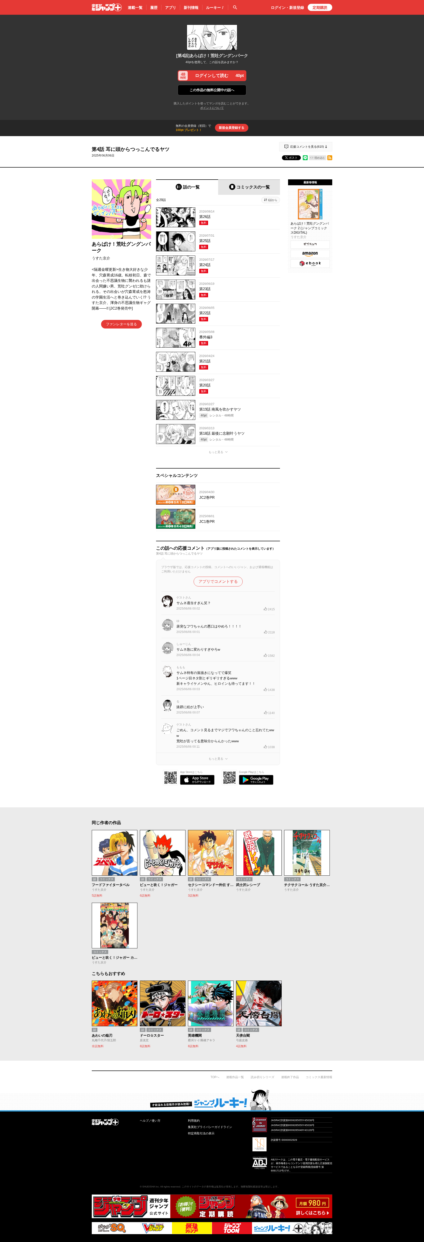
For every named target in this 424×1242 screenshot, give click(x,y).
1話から (272, 200)
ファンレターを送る (121, 324)
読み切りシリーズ (262, 1077)
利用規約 (194, 1120)
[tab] (187, 187)
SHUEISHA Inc (150, 1186)
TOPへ (215, 1077)
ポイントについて (212, 108)
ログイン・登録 (287, 7)
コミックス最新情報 (319, 1077)
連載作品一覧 (235, 1077)
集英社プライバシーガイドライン (210, 1127)
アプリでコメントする (218, 581)
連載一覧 (135, 7)
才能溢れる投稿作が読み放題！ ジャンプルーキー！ (212, 1099)
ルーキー (215, 7)
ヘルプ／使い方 (150, 1120)
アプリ (170, 7)
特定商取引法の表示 (201, 1133)
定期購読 (320, 7)
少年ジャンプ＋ (107, 7)
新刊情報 (191, 7)
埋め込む (319, 157)
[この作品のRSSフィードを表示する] (329, 157)
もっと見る (216, 452)
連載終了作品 (290, 1077)
